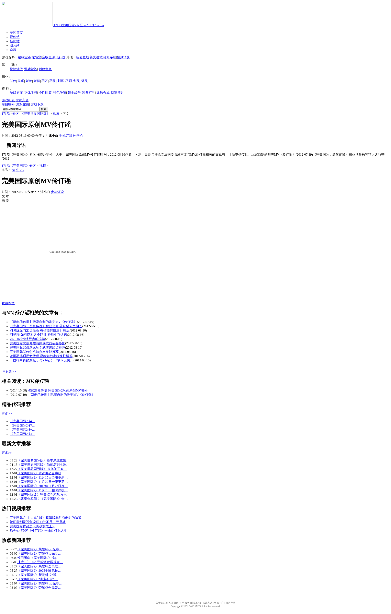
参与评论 (57, 192)
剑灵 (76, 81)
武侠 (13, 81)
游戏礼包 (8, 100)
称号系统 (109, 57)
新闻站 (15, 41)
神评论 (78, 135)
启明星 (47, 57)
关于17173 (161, 602)
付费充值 (22, 100)
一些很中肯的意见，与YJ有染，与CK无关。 (42, 360)
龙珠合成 (103, 92)
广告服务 (185, 602)
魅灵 (84, 81)
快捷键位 (16, 69)
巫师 (68, 81)
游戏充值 (22, 104)
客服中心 (219, 602)
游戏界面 (16, 92)
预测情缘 (123, 57)
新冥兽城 (96, 57)
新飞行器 (58, 57)
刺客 (60, 81)
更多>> (7, 413)
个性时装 (45, 92)
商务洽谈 (196, 602)
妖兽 (29, 81)
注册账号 (8, 104)
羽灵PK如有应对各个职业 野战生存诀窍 (38, 334)
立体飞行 (30, 92)
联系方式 (207, 602)
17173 (6, 113)
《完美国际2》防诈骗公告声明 (39, 473)
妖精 (37, 81)
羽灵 (52, 81)
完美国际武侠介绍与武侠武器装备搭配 (37, 343)
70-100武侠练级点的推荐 (27, 339)
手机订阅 (65, 135)
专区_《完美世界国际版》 (31, 113)
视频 (56, 113)
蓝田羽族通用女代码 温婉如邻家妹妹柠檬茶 (41, 356)
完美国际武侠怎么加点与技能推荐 (34, 351)
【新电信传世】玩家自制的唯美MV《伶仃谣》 (43, 322)
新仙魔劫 (82, 57)
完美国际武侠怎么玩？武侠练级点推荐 (37, 347)
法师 (21, 81)
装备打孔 (88, 92)
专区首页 (16, 32)
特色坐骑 (59, 92)
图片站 (15, 45)
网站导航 (230, 602)
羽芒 (45, 81)
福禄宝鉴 (24, 57)
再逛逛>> (9, 371)
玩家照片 (117, 92)
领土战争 (74, 92)
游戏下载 (37, 104)
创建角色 (45, 69)
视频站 (15, 37)
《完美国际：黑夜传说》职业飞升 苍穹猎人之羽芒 (46, 326)
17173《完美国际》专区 (19, 165)
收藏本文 (8, 303)
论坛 (13, 49)
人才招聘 (173, 602)
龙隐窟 (36, 57)
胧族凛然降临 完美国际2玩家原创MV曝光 (58, 390)
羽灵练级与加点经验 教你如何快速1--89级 (40, 330)
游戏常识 (30, 69)
